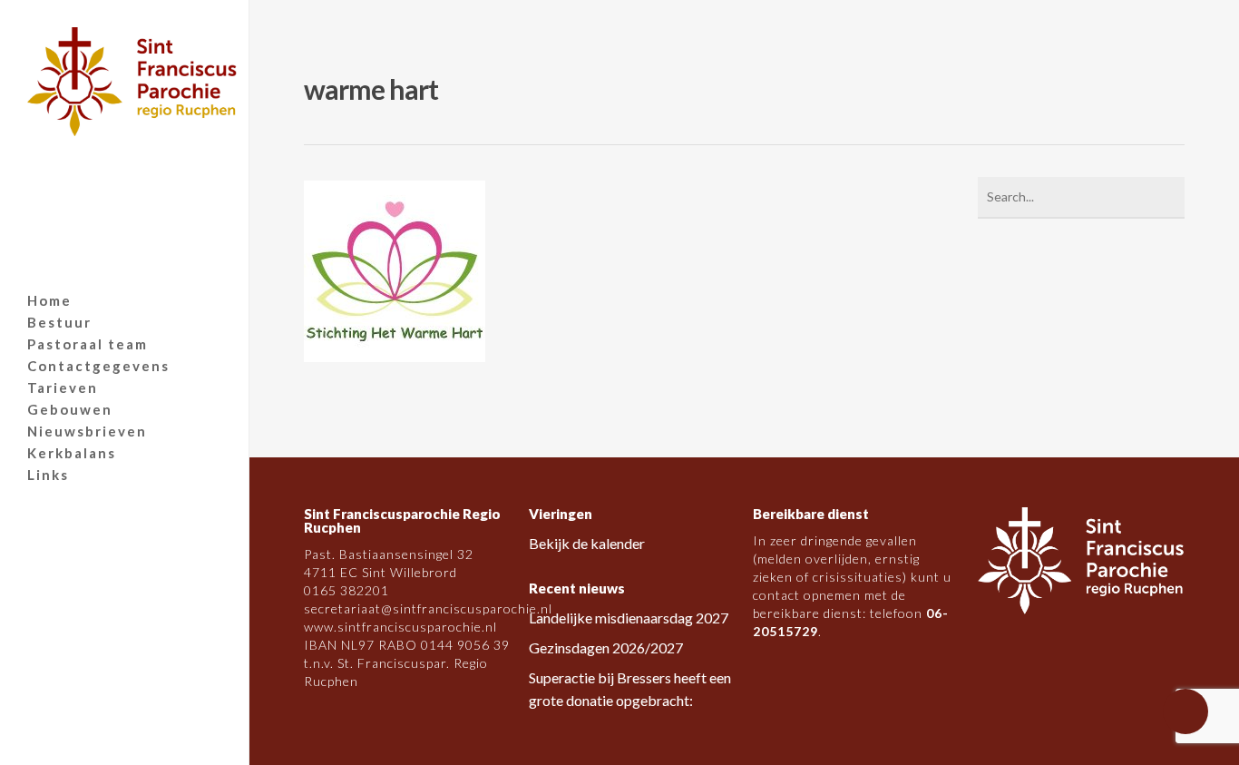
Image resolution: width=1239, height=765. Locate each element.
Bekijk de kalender (587, 543)
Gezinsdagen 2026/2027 (606, 647)
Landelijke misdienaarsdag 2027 (628, 617)
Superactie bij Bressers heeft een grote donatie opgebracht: (630, 689)
